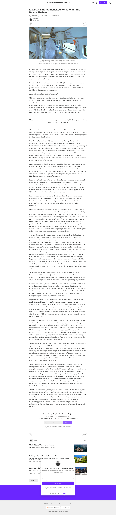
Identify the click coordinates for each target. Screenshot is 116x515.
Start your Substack (53, 507)
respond (40, 176)
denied (53, 108)
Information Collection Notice (57, 489)
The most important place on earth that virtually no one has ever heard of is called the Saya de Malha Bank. (49, 458)
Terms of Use (66, 487)
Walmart (44, 261)
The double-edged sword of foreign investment (42, 447)
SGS (57, 214)
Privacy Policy (70, 489)
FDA (53, 135)
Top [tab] (31, 440)
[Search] (93, 2)
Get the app (66, 507)
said (42, 229)
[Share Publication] (96, 2)
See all (32, 480)
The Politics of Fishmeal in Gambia (41, 445)
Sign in (111, 3)
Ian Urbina (35, 18)
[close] (73, 461)
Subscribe (103, 3)
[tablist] (33, 440)
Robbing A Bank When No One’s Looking (43, 456)
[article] (58, 448)
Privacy (56, 504)
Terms (60, 504)
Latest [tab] (35, 440)
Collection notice (67, 504)
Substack (50, 511)
